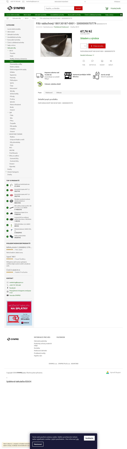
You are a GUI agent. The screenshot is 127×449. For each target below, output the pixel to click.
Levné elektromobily (13, 29)
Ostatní (12, 110)
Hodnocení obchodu (40, 350)
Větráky (12, 91)
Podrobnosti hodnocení (61, 27)
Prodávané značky (39, 353)
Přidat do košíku (98, 46)
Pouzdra (12, 53)
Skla (11, 118)
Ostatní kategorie (13, 172)
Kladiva (12, 137)
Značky (9, 174)
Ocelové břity (14, 161)
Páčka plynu (13, 80)
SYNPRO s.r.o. (53, 363)
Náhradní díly (11, 48)
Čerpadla (13, 123)
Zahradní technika (13, 34)
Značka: (74, 27)
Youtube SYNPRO (14, 295)
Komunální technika (13, 40)
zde (77, 439)
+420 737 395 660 (15, 285)
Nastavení (38, 444)
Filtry (11, 61)
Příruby (12, 96)
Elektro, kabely (14, 67)
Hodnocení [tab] (49, 92)
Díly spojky (13, 126)
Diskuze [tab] (59, 92)
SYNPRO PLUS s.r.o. (64, 363)
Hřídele (12, 72)
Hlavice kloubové (15, 104)
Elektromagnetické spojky (18, 69)
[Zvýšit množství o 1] (87, 45)
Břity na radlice (14, 156)
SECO (11, 50)
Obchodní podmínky (61, 1)
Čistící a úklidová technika (15, 42)
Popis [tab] (40, 92)
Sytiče (12, 83)
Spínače (12, 102)
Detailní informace (86, 55)
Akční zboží (11, 32)
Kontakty (37, 348)
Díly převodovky (15, 142)
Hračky (9, 169)
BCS (10, 147)
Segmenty (13, 75)
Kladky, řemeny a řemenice (18, 59)
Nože (11, 56)
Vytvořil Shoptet (115, 372)
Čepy (11, 85)
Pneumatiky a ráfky (16, 64)
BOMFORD (74, 363)
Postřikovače (13, 153)
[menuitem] (12, 14)
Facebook (12, 288)
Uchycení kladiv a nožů (17, 139)
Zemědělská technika (14, 37)
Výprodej (12, 166)
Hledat (78, 8)
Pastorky (12, 77)
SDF (10, 112)
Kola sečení (13, 88)
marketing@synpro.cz (16, 282)
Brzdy (12, 107)
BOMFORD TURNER (15, 134)
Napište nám (38, 356)
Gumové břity (14, 158)
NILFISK (11, 150)
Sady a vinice (11, 45)
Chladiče (12, 129)
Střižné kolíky (14, 94)
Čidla (11, 115)
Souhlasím (89, 438)
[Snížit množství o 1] (87, 47)
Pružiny (12, 99)
